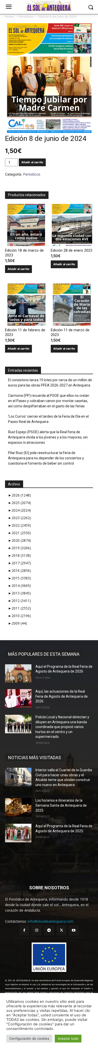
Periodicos (26, 17)
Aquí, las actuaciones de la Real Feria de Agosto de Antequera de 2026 (61, 696)
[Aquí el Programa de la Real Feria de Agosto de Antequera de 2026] (18, 673)
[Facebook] (24, 930)
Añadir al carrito (32, 162)
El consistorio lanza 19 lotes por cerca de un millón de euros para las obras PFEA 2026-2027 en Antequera (50, 382)
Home (9, 17)
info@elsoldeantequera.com (50, 921)
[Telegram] (49, 930)
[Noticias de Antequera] (49, 6)
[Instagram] (36, 930)
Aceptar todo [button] (68, 1038)
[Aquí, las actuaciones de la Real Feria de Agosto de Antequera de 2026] (18, 698)
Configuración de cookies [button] (29, 1038)
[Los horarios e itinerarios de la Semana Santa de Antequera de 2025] (18, 807)
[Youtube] (74, 930)
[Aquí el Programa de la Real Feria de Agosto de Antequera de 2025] (18, 833)
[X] (61, 930)
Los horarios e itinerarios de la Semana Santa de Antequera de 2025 (61, 805)
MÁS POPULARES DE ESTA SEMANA (43, 654)
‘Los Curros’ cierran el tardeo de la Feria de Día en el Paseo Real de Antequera (48, 419)
